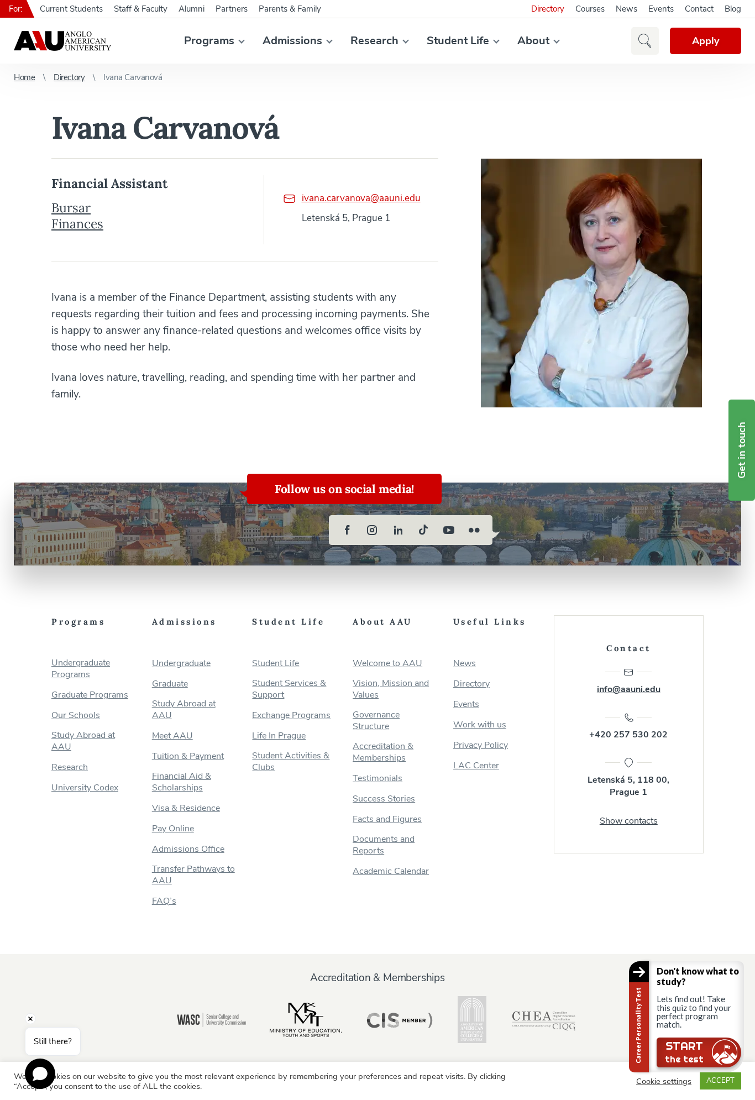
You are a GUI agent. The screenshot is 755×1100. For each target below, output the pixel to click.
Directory (547, 8)
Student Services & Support (289, 689)
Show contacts (629, 821)
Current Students (71, 8)
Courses (590, 8)
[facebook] (347, 530)
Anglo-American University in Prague (62, 41)
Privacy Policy (480, 745)
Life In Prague (279, 736)
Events (661, 8)
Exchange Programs (291, 715)
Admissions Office (188, 849)
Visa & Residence (186, 808)
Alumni (192, 8)
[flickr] (474, 530)
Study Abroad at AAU (83, 741)
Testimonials (377, 778)
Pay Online (173, 829)
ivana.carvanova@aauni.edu (361, 198)
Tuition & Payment (188, 756)
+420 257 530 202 (628, 735)
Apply (705, 41)
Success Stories (384, 799)
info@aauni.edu (628, 689)
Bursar (71, 208)
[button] (645, 41)
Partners (232, 8)
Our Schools (75, 715)
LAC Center (476, 766)
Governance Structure (376, 720)
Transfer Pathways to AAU (193, 875)
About (533, 40)
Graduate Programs (89, 695)
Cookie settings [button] (663, 1081)
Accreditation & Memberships (383, 752)
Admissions (292, 40)
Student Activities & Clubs (290, 761)
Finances (77, 224)
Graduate (170, 684)
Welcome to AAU (387, 663)
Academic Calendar (391, 871)
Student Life (458, 40)
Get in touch (741, 450)
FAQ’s (164, 901)
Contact (699, 8)
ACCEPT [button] (720, 1081)
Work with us (479, 725)
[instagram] (372, 530)
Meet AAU (172, 736)
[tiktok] (423, 530)
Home (24, 77)
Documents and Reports (384, 845)
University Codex (84, 788)
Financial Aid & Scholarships (181, 782)
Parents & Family (290, 8)
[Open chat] (40, 1074)
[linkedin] (398, 530)
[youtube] (449, 530)
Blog (733, 8)
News (626, 8)
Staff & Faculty (140, 8)
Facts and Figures (387, 819)
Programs (209, 40)
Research (374, 40)
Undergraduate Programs (80, 668)
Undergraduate (181, 663)
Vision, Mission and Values (391, 689)
